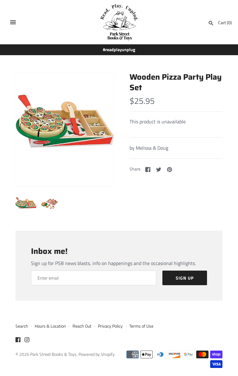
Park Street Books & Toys (53, 354)
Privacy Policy (110, 326)
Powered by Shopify (96, 354)
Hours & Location (50, 326)
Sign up (185, 278)
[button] (101, 129)
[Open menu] (13, 22)
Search (21, 326)
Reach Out (82, 326)
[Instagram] (26, 340)
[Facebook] (17, 340)
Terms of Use (141, 326)
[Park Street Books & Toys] (119, 22)
